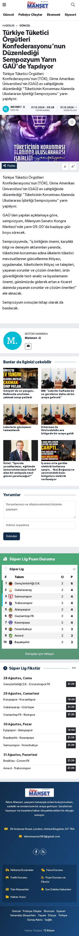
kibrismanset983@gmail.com (42, 836)
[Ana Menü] (4, 5)
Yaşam (42, 915)
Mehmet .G (33, 338)
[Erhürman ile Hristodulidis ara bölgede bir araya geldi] (58, 414)
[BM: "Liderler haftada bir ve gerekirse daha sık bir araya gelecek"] (58, 378)
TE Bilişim (48, 930)
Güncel (8, 15)
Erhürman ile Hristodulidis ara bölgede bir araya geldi (57, 430)
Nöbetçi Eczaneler (22, 870)
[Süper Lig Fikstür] (74, 668)
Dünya (52, 915)
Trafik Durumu (18, 877)
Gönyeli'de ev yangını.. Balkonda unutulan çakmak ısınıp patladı (19, 394)
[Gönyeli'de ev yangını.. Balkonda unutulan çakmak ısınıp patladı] (20, 378)
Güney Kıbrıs (35, 919)
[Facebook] (36, 852)
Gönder (11, 536)
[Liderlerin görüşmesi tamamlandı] (20, 414)
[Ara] (73, 4)
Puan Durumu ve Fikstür (53, 879)
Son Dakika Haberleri (58, 889)
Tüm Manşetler (19, 889)
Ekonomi (53, 15)
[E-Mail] (28, 346)
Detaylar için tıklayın (39, 654)
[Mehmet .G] (12, 340)
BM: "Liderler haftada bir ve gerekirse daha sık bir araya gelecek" (57, 394)
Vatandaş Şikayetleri (23, 915)
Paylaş (11, 165)
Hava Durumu (54, 870)
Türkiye (62, 915)
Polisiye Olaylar (30, 15)
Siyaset (70, 15)
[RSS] (43, 852)
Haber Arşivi (18, 897)
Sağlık (48, 919)
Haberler (8, 25)
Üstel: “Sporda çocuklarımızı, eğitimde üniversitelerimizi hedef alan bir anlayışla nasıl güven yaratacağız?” (19, 470)
